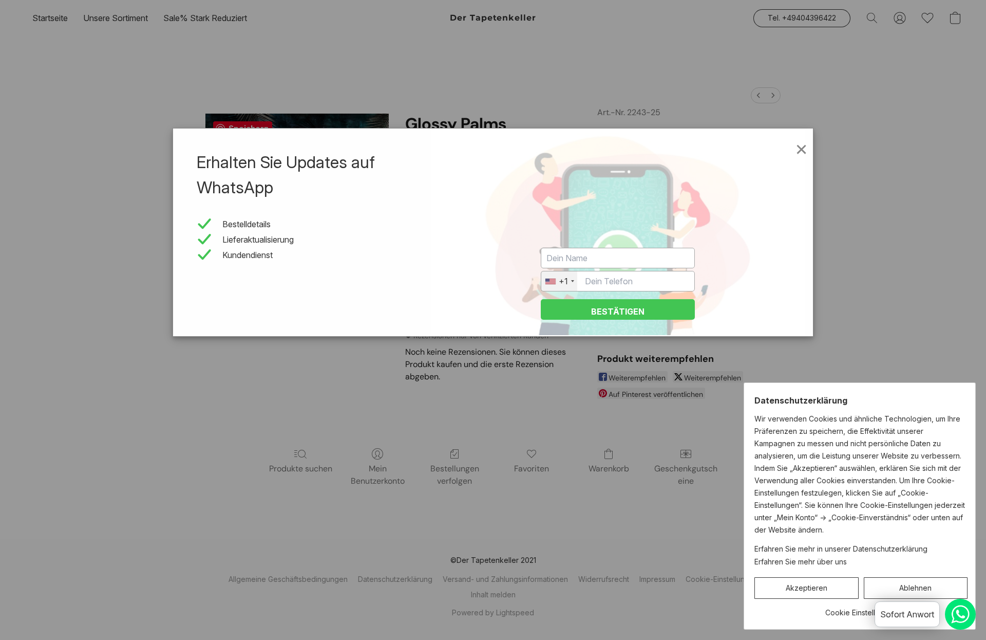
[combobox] (559, 281)
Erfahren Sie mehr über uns (800, 561)
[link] (861, 609)
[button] (806, 588)
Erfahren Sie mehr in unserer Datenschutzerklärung (840, 548)
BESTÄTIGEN (617, 311)
